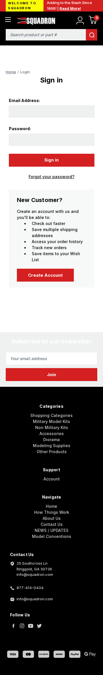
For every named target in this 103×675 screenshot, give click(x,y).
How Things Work (51, 512)
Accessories (51, 433)
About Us (52, 518)
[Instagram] (22, 625)
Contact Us (52, 524)
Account (51, 478)
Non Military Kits (51, 427)
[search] (91, 35)
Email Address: (24, 100)
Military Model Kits (51, 421)
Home (51, 506)
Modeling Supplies (51, 445)
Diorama (51, 439)
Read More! (70, 8)
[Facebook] (13, 625)
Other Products (52, 451)
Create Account (45, 275)
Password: (20, 128)
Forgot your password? (51, 176)
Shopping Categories (51, 415)
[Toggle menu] (8, 19)
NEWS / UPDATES (51, 530)
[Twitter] (39, 625)
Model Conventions (51, 536)
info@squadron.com (35, 599)
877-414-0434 (30, 587)
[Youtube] (30, 625)
